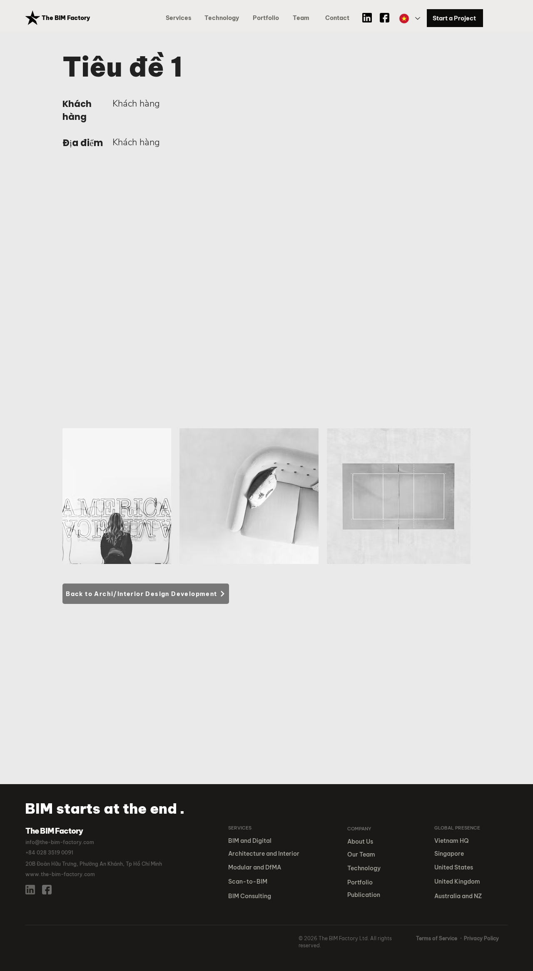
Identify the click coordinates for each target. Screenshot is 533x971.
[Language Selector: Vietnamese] (409, 18)
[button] (267, 18)
